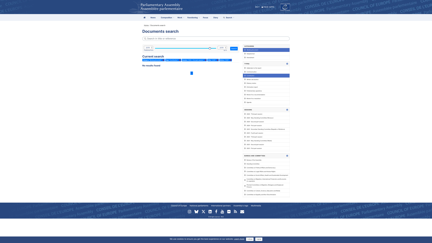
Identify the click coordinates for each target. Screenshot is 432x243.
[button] (287, 63)
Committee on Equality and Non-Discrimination (261, 194)
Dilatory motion (251, 83)
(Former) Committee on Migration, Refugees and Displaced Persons (265, 186)
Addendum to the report (254, 68)
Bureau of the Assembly (254, 160)
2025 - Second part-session (255, 144)
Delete (163, 60)
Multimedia (256, 206)
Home (146, 25)
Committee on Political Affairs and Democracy (261, 168)
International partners (221, 206)
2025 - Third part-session (254, 137)
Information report (252, 87)
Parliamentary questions (254, 91)
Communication (251, 72)
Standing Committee (253, 164)
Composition (166, 17)
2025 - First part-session (254, 148)
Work (179, 17)
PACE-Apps (268, 7)
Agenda (249, 102)
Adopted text (251, 54)
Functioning (192, 17)
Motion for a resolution (254, 98)
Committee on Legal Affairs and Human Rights (261, 171)
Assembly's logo (240, 206)
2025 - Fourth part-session (255, 133)
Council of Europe (179, 206)
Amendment (250, 57)
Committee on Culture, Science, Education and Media (263, 191)
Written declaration (253, 79)
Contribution (250, 75)
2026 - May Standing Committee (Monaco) (260, 118)
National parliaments (199, 206)
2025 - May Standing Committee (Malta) (259, 141)
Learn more (239, 239)
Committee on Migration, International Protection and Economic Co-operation (266, 180)
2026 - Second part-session (255, 122)
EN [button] (256, 7)
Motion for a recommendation (256, 95)
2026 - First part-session (254, 125)
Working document (252, 50)
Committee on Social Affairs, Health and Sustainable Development (267, 175)
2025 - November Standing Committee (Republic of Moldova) (266, 129)
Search (229, 17)
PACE (222, 216)
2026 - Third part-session (254, 114)
